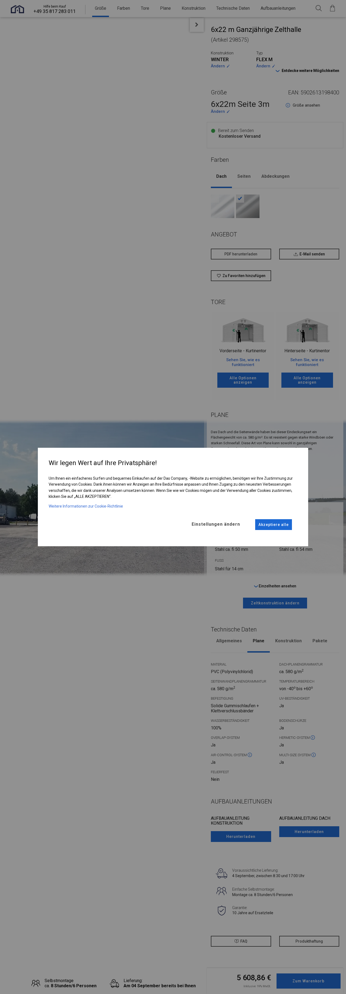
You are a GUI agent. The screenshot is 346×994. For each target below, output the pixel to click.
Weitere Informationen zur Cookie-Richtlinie (86, 506)
